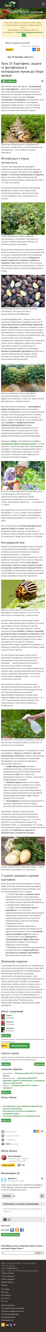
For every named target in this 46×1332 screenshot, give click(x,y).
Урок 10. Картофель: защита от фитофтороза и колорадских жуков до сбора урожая (20, 57)
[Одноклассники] (38, 49)
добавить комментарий (10, 1235)
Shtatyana (10, 1028)
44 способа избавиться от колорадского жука (21, 1116)
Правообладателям (8, 1317)
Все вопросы (6, 1295)
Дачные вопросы (7, 1282)
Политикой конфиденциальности (29, 32)
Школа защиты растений (17, 42)
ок (24, 35)
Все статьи (5, 1298)
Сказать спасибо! (8, 1165)
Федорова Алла (9, 1078)
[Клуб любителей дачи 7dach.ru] (9, 4)
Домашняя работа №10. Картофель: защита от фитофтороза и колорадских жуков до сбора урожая (24, 1080)
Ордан (13, 441)
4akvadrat (10, 1022)
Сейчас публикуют (8, 1276)
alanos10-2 (12, 1178)
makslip (9, 1015)
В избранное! (10, 81)
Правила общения (7, 1305)
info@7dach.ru (12, 1268)
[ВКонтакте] (34, 49)
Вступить (9, 50)
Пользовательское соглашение (12, 1308)
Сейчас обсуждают (8, 1279)
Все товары (5, 1289)
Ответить (7, 1196)
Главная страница (7, 1273)
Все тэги (4, 1301)
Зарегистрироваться (19, 1046)
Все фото (4, 1292)
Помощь (4, 1285)
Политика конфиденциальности (12, 1311)
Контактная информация (10, 1314)
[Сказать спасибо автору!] (42, 1196)
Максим (6, 1085)
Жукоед (18, 753)
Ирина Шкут (7, 1073)
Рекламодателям (7, 1320)
